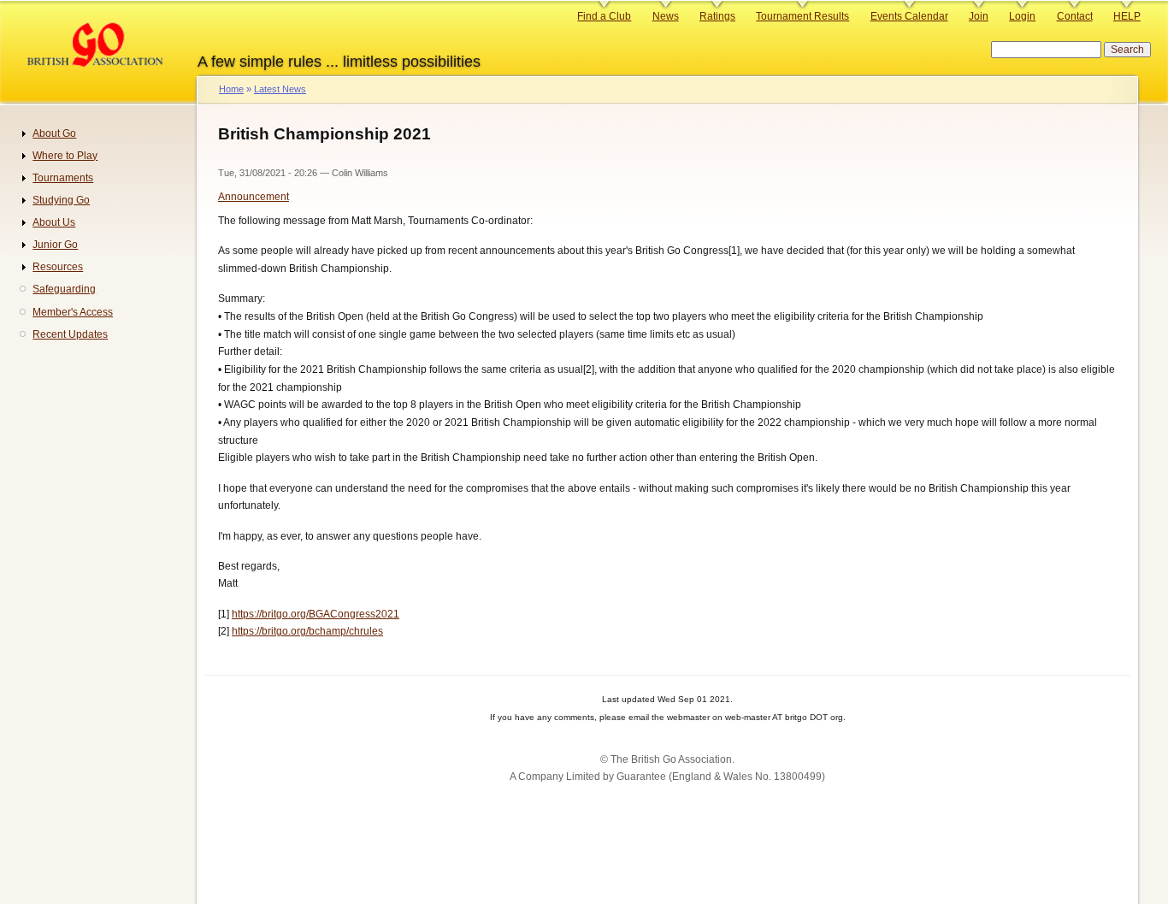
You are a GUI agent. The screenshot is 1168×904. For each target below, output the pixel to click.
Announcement (253, 197)
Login (1022, 16)
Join (978, 16)
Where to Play (64, 156)
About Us (53, 222)
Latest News (280, 89)
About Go (54, 133)
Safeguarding (64, 289)
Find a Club (604, 16)
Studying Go (61, 200)
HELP (1127, 16)
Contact (1075, 16)
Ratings (717, 16)
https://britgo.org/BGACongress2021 (315, 614)
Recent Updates (70, 334)
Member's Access (72, 312)
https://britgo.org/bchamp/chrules (307, 631)
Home (231, 89)
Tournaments (62, 178)
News (665, 16)
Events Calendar (909, 16)
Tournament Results (802, 16)
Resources (57, 267)
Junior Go (55, 245)
